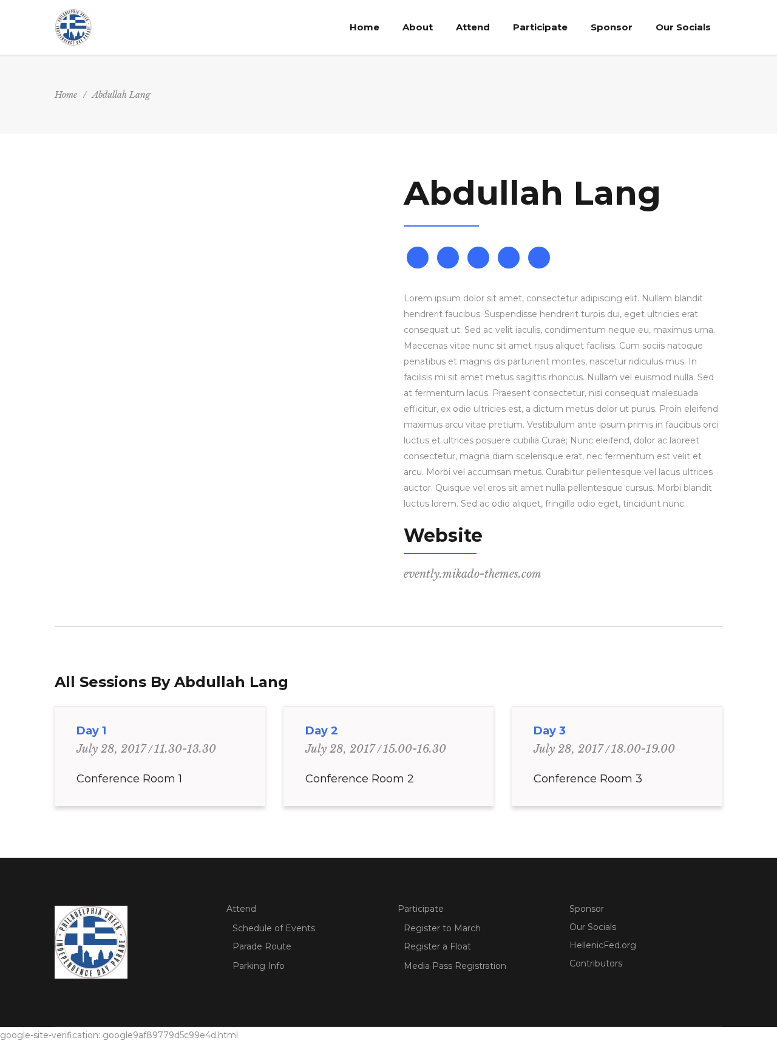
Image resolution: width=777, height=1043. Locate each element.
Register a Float (437, 946)
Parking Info (258, 965)
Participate (421, 908)
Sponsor (586, 908)
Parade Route (261, 946)
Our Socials (592, 927)
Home (66, 94)
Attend (241, 908)
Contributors (595, 963)
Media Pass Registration (455, 965)
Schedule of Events (273, 928)
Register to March (442, 928)
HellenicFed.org (602, 945)
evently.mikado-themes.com (472, 574)
